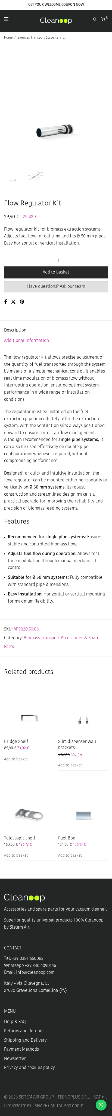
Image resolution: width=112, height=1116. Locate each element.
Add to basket (56, 272)
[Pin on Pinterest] (22, 302)
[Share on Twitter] (13, 302)
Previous (5, 104)
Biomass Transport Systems (37, 37)
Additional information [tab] (26, 341)
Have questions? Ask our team (56, 286)
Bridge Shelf (16, 742)
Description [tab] (15, 330)
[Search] (97, 19)
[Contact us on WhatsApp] (101, 1105)
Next (107, 104)
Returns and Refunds (24, 1031)
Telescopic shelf (19, 838)
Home (8, 37)
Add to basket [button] (16, 759)
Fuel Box (66, 838)
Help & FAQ (15, 1022)
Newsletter (15, 1059)
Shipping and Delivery (25, 1040)
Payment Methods (21, 1049)
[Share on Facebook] (5, 302)
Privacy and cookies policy (29, 1068)
